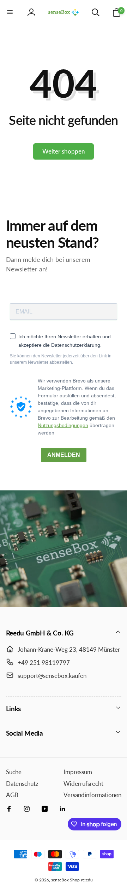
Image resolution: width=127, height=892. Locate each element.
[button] (10, 12)
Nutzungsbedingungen (63, 425)
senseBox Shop (65, 879)
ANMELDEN (63, 455)
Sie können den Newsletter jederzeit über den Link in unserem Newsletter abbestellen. (60, 359)
